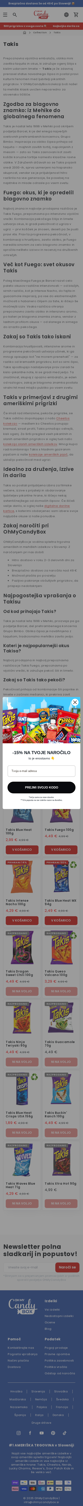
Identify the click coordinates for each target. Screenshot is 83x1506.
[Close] (75, 702)
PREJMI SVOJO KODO (41, 787)
